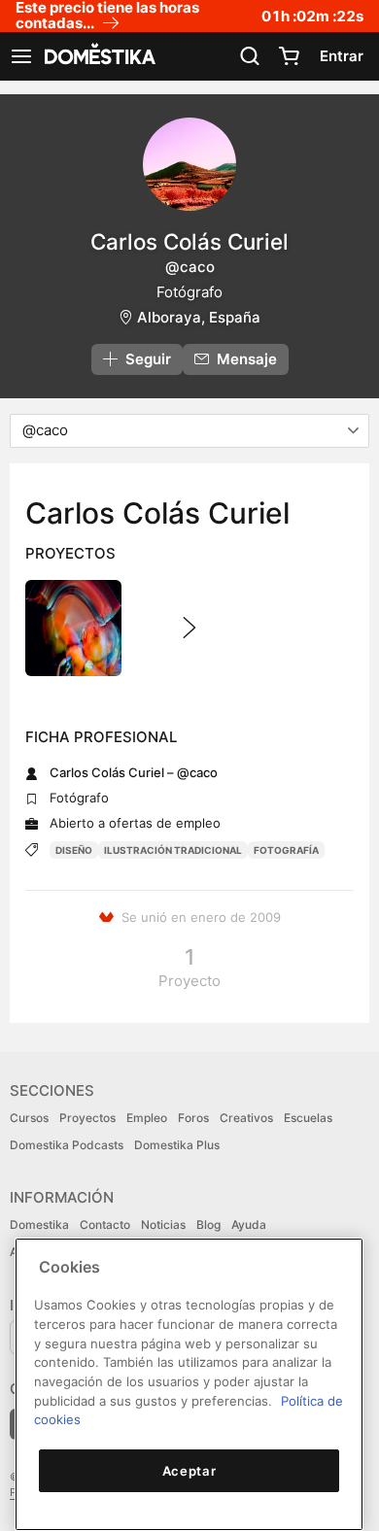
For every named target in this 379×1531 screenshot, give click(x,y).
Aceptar (189, 1471)
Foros (193, 1117)
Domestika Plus (177, 1145)
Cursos (29, 1117)
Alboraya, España (198, 317)
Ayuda (248, 1224)
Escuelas (308, 1117)
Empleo (146, 1117)
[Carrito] (288, 56)
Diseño (73, 850)
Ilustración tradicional (173, 850)
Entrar (341, 56)
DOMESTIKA (98, 56)
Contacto (105, 1224)
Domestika (39, 1224)
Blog (208, 1224)
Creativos (246, 1117)
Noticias (163, 1224)
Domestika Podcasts (66, 1145)
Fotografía (286, 850)
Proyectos (87, 1117)
